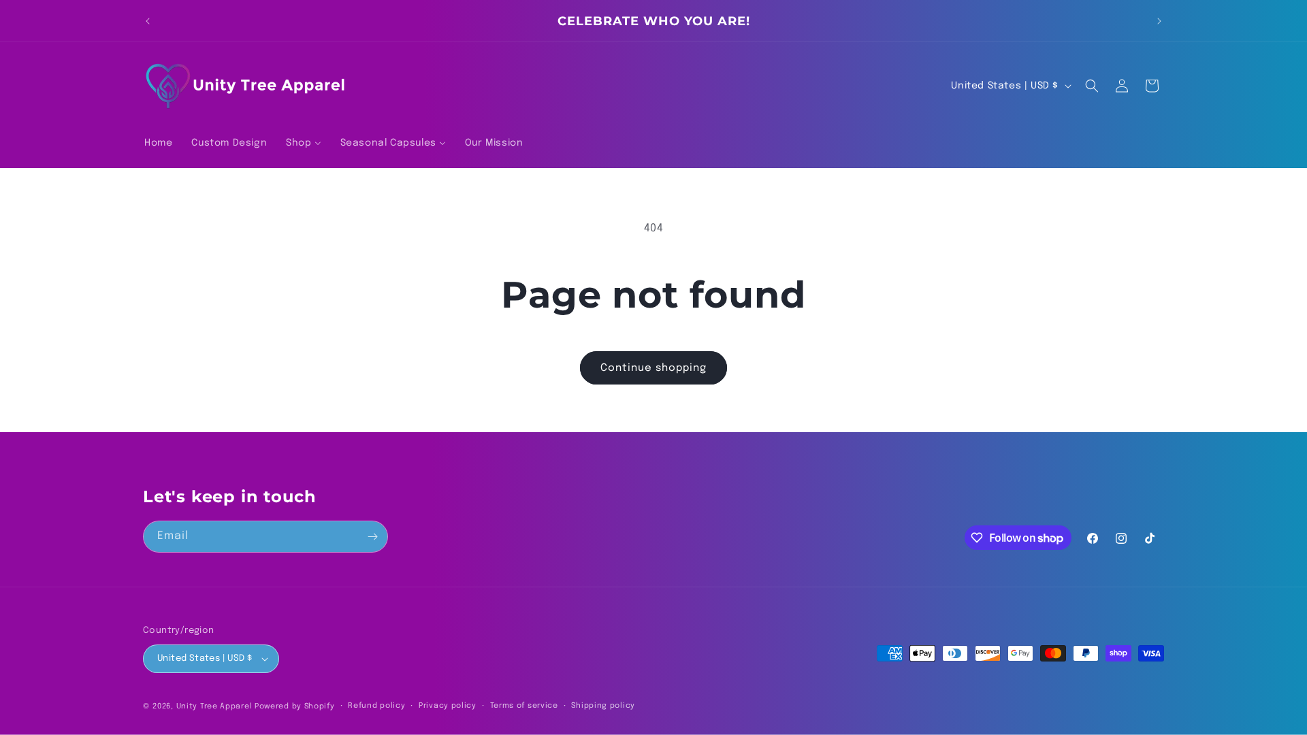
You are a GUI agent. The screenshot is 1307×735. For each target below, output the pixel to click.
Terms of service (524, 706)
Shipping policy (603, 706)
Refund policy (376, 706)
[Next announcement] (1159, 21)
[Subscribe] (372, 537)
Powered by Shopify (295, 706)
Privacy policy (448, 706)
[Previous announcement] (148, 21)
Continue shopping (653, 368)
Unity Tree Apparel (214, 706)
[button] (1092, 86)
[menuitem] (158, 143)
